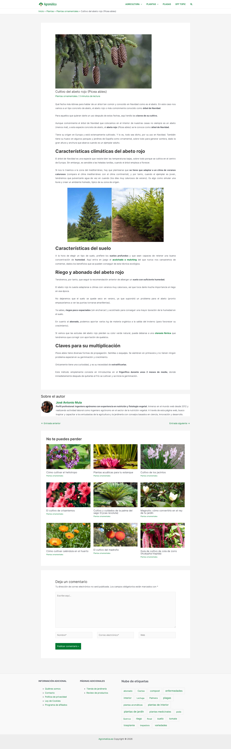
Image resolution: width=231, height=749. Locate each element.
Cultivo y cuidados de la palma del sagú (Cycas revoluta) (112, 511)
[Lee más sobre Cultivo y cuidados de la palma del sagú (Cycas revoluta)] (115, 494)
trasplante (129, 725)
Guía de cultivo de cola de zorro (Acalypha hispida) (159, 552)
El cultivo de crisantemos (60, 510)
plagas (167, 697)
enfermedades (174, 690)
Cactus (141, 691)
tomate (173, 718)
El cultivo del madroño (106, 549)
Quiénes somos (53, 688)
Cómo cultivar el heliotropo (61, 472)
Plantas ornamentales (66, 96)
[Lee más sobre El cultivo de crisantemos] (68, 494)
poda (178, 711)
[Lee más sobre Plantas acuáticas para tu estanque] (115, 456)
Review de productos (97, 693)
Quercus (127, 719)
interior (128, 697)
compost (155, 690)
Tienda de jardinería (97, 688)
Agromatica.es (106, 739)
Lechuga (140, 698)
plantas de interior (158, 704)
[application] (141, 4)
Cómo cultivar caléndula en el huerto (67, 551)
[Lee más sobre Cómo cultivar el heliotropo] (68, 456)
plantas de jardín (134, 711)
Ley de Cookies (53, 701)
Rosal (149, 719)
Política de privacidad (56, 697)
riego (139, 718)
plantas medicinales (160, 711)
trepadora (145, 725)
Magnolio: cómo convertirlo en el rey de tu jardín (161, 511)
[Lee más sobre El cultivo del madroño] (115, 534)
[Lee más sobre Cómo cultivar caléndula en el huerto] (68, 535)
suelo (160, 718)
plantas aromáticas (133, 705)
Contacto (50, 693)
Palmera (153, 698)
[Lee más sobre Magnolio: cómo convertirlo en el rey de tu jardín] (163, 494)
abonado (128, 691)
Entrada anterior (51, 423)
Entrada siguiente (179, 423)
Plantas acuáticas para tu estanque (113, 472)
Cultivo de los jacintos (153, 472)
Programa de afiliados (56, 705)
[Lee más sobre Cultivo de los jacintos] (163, 456)
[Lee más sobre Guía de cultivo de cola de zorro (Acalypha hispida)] (163, 535)
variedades (161, 725)
